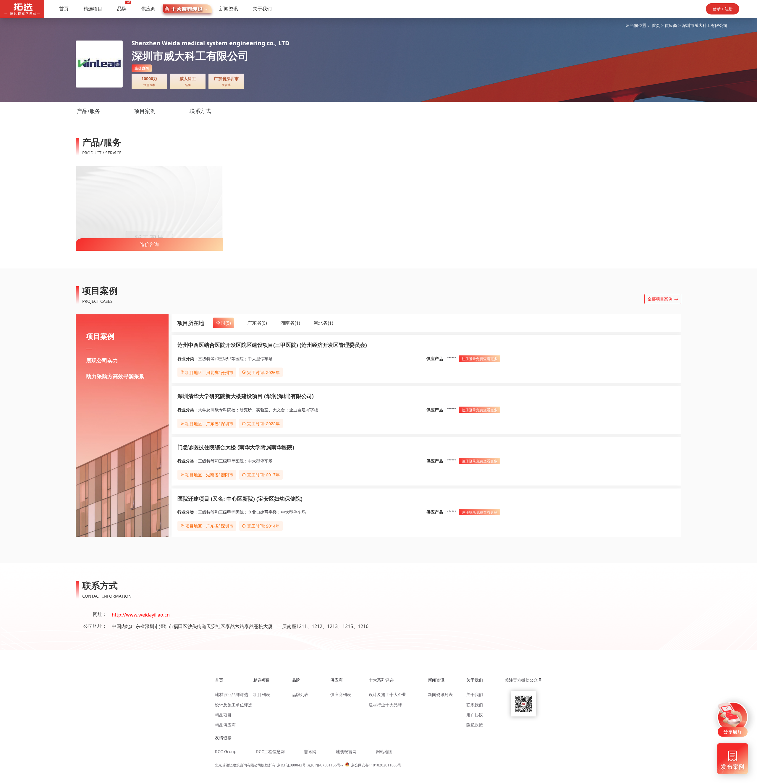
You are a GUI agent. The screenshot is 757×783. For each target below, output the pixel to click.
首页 (64, 8)
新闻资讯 (228, 8)
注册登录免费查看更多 (479, 358)
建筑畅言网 (346, 751)
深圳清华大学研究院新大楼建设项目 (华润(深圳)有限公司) (245, 396)
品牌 (122, 8)
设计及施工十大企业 (387, 694)
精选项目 (92, 8)
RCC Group (226, 751)
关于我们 (262, 8)
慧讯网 (310, 751)
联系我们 (474, 705)
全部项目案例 (660, 299)
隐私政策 (474, 725)
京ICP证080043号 (291, 765)
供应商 (148, 8)
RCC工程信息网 (270, 751)
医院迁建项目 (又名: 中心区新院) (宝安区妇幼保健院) (240, 498)
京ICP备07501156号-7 (326, 765)
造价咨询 (149, 244)
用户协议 (474, 715)
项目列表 (261, 694)
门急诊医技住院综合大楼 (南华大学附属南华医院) (235, 447)
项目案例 (145, 110)
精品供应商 (225, 725)
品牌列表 (300, 694)
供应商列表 (340, 694)
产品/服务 (88, 110)
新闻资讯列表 (440, 694)
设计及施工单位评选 (233, 705)
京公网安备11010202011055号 (376, 765)
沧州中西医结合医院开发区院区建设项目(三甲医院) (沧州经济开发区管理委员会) (272, 345)
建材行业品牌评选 (231, 694)
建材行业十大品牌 (385, 705)
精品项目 (223, 715)
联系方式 (200, 110)
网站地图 (384, 751)
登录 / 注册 (722, 9)
